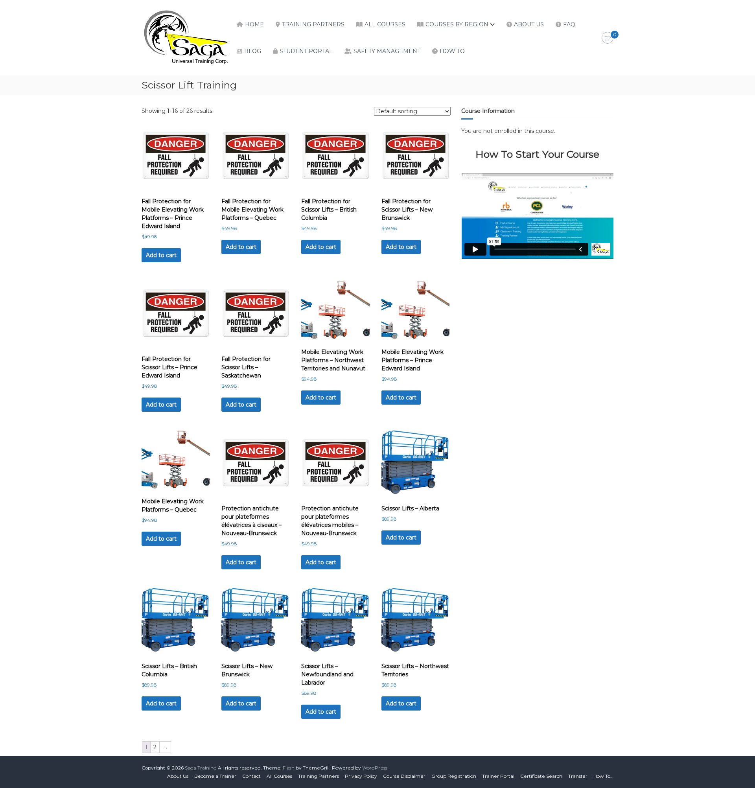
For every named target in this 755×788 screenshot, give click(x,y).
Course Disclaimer (404, 776)
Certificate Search (541, 776)
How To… (603, 776)
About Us (529, 24)
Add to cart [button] (161, 255)
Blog (252, 51)
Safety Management (387, 51)
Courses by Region (456, 24)
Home (254, 24)
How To (452, 51)
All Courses (385, 24)
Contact (251, 776)
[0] (607, 38)
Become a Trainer (215, 776)
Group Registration (453, 776)
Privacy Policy (361, 776)
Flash (289, 768)
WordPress (374, 768)
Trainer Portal (498, 776)
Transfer (577, 776)
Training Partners (313, 24)
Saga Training (201, 768)
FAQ (569, 24)
